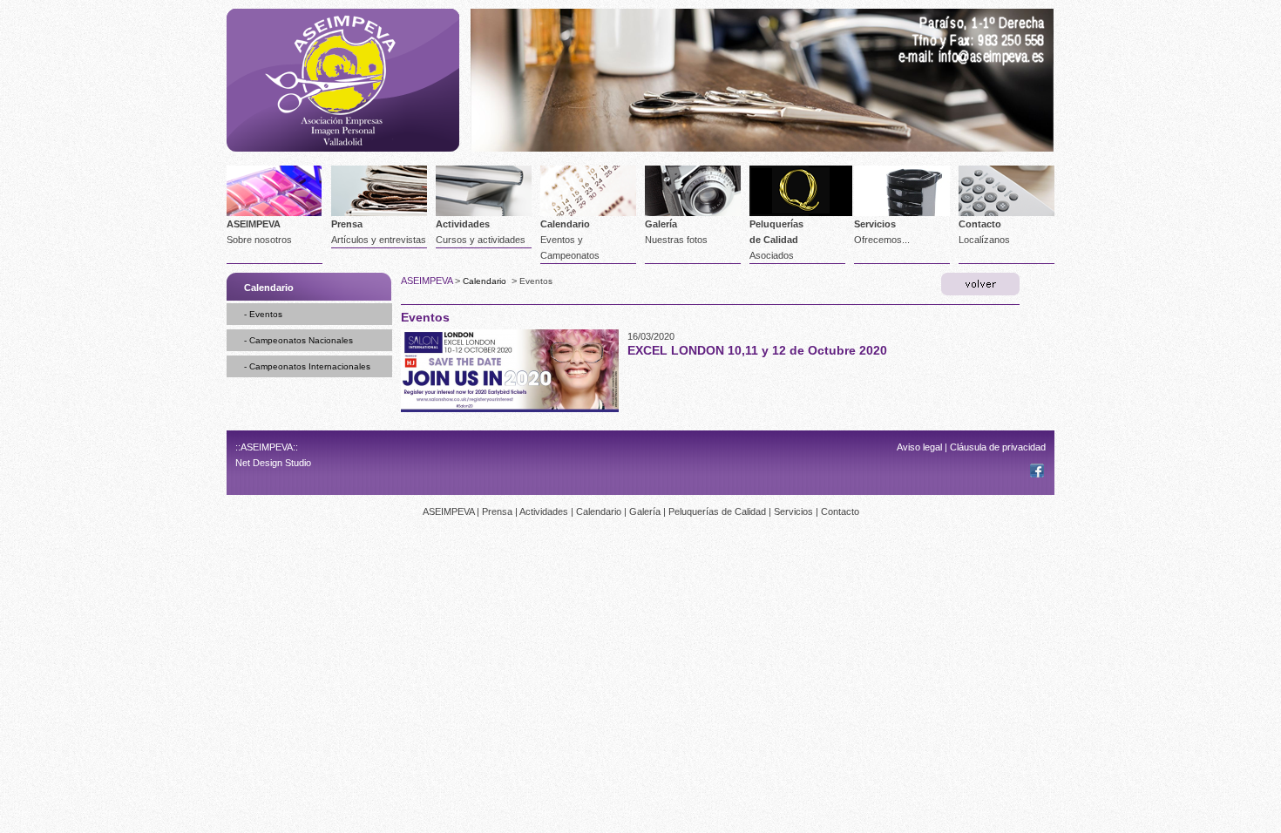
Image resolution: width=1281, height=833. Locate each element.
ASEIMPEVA (254, 224)
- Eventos (263, 314)
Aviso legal (919, 447)
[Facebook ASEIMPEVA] (1037, 474)
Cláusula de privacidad (998, 447)
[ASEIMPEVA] (343, 148)
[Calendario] (588, 212)
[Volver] (980, 284)
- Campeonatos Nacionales (298, 340)
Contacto (980, 224)
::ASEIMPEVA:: (266, 447)
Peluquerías (776, 224)
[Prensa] (379, 212)
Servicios (875, 224)
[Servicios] (902, 212)
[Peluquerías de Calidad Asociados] (800, 212)
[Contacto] (968, 46)
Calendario (565, 224)
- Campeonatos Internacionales (307, 366)
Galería (661, 224)
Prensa (347, 224)
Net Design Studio (273, 462)
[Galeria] (693, 212)
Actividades (463, 224)
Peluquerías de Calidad (717, 511)
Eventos (535, 281)
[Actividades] (484, 212)
